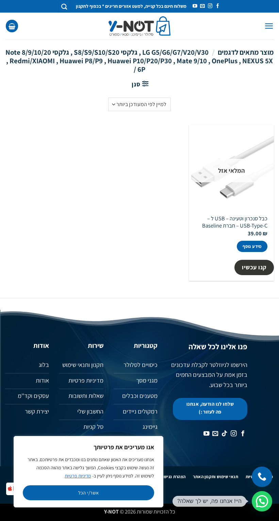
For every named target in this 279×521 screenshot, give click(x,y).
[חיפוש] (64, 6)
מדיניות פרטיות (78, 476)
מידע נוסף (252, 246)
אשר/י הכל (88, 493)
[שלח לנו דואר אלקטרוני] (202, 6)
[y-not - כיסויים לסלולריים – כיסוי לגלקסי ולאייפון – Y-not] (140, 26)
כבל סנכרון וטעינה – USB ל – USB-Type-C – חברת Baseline (234, 222)
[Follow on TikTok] (224, 434)
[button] (269, 26)
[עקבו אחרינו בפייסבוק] (217, 6)
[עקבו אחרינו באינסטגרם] (210, 6)
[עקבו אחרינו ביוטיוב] (195, 6)
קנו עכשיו (254, 267)
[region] (88, 471)
